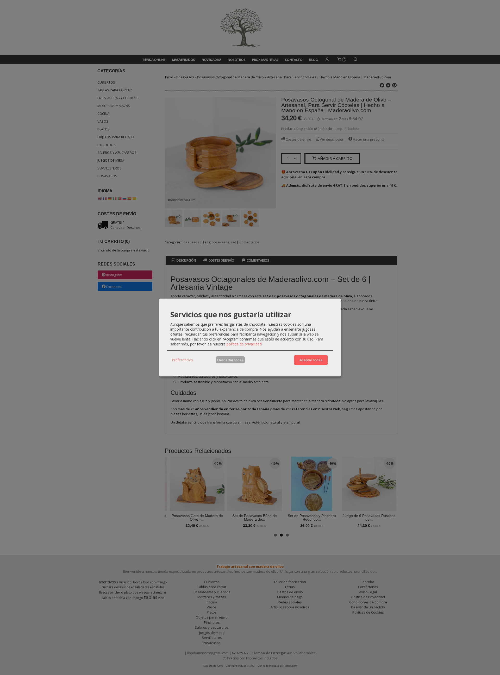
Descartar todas (230, 360)
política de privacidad (244, 344)
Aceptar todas (310, 360)
